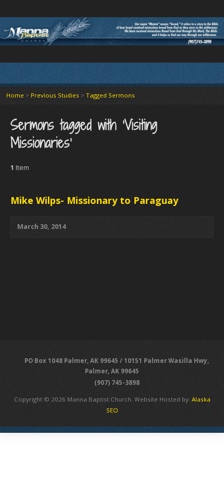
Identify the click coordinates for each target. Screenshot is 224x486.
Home (15, 95)
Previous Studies (55, 95)
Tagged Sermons (110, 95)
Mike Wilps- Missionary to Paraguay (94, 200)
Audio (81, 227)
